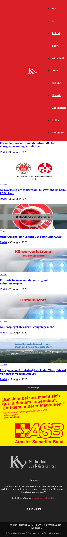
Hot (54, 8)
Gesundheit (59, 108)
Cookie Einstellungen (21, 525)
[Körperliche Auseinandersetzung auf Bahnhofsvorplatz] (33, 271)
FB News (3, 184)
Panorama (58, 132)
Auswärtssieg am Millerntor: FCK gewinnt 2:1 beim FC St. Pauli (33, 191)
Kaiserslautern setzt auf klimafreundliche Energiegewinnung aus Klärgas (27, 144)
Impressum (36, 528)
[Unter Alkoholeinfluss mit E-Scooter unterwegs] (33, 228)
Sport (55, 45)
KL (53, 21)
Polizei (56, 33)
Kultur (55, 120)
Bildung (56, 83)
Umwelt (56, 95)
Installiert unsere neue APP (33, 491)
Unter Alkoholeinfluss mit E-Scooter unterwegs (31, 236)
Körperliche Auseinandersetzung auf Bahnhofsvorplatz (24, 281)
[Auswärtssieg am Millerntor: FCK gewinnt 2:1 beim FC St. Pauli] (33, 181)
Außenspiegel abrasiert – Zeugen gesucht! (27, 327)
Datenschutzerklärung (48, 525)
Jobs (55, 70)
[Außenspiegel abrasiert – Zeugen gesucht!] (33, 318)
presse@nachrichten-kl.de (44, 498)
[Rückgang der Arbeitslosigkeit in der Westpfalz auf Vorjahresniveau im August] (33, 361)
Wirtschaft (58, 58)
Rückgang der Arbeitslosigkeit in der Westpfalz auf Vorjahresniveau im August (33, 371)
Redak (3, 152)
